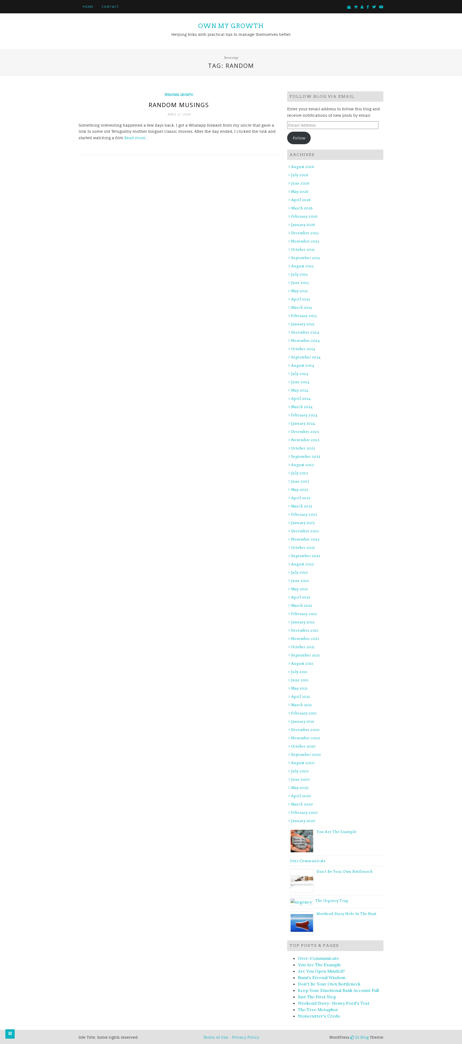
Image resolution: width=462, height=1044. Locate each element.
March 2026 (302, 208)
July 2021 (299, 672)
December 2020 (305, 730)
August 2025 (302, 266)
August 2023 (302, 465)
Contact (110, 7)
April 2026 (301, 200)
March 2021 (301, 705)
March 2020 (302, 804)
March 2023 (302, 506)
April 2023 (301, 498)
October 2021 (303, 647)
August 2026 (302, 167)
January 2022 (303, 622)
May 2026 (300, 191)
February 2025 (304, 316)
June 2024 (300, 382)
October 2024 (303, 349)
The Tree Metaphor (318, 1009)
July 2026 (299, 175)
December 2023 (305, 431)
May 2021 (299, 688)
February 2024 (304, 415)
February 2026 (304, 216)
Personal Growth (179, 95)
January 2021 (302, 721)
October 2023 (303, 448)
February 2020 (304, 812)
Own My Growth (231, 25)
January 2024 (303, 423)
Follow (299, 138)
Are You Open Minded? (321, 971)
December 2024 (305, 332)
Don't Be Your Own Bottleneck (329, 984)
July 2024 (299, 374)
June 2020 (300, 779)
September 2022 (306, 556)
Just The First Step (317, 996)
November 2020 (305, 738)
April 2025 (300, 299)
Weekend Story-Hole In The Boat (346, 914)
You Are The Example (337, 832)
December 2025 (305, 233)
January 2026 (303, 224)
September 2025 (305, 258)
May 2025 (299, 291)
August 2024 (302, 365)
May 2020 (300, 787)
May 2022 (299, 589)
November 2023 (305, 440)
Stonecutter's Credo (319, 1016)
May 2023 (299, 489)
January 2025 (303, 324)
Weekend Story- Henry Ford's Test (333, 1003)
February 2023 (304, 514)
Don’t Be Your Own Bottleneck (344, 871)
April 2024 (301, 398)
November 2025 (305, 241)
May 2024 (300, 390)
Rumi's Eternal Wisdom (321, 977)
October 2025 (303, 249)
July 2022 (299, 572)
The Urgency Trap (331, 900)
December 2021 (304, 630)
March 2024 (302, 407)
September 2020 (306, 754)
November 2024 (305, 340)
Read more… (136, 137)
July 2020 (300, 771)
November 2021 (305, 638)
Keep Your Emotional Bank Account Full (338, 990)
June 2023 (300, 481)
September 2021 (305, 655)
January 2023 (303, 523)
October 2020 (303, 746)
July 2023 (299, 473)
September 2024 (306, 357)
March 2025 (301, 307)
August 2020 (302, 763)
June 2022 (300, 580)
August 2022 (302, 564)
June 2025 (300, 282)
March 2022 (302, 605)
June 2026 (300, 183)
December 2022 (305, 531)
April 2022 (301, 597)
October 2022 (303, 547)
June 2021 (300, 680)
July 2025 (299, 274)
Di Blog (361, 1037)
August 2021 (302, 663)
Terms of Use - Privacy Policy (231, 1037)
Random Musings (179, 105)
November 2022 (305, 539)
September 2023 (306, 456)
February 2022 (304, 614)
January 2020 (303, 821)
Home (88, 7)
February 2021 (304, 713)
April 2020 (301, 796)
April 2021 (300, 696)
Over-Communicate (308, 861)
